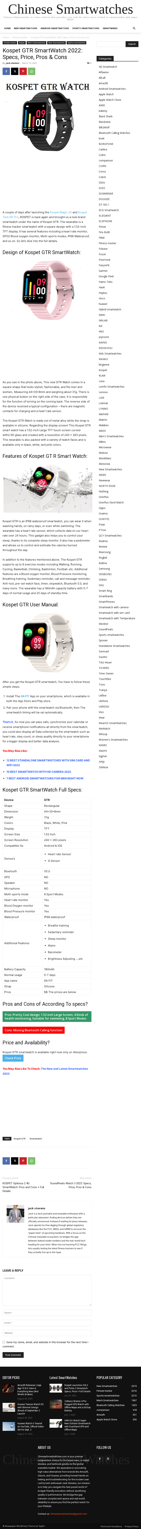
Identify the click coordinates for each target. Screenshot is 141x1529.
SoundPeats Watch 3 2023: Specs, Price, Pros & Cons (70, 1185)
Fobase (103, 248)
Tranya (103, 690)
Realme (103, 541)
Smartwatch (36, 1138)
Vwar (102, 717)
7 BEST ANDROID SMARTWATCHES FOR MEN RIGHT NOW (45, 778)
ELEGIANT (105, 215)
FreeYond (104, 259)
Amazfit (103, 83)
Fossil (102, 254)
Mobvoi (103, 453)
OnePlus (104, 497)
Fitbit (102, 237)
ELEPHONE (105, 221)
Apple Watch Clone (110, 99)
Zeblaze (103, 767)
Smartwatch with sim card (114, 612)
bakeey (103, 111)
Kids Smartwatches (110, 353)
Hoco (102, 298)
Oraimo (103, 513)
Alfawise (104, 72)
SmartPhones (107, 601)
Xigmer (103, 756)
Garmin (103, 270)
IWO (101, 331)
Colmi (102, 155)
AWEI (102, 105)
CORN (102, 166)
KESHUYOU (105, 348)
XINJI (101, 761)
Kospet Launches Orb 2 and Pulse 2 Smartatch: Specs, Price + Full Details (77, 1388)
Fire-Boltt (104, 232)
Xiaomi (103, 750)
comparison (106, 160)
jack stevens (12, 63)
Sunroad (104, 651)
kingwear (104, 364)
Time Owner (106, 673)
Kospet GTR (20, 1138)
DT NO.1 (104, 204)
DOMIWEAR (106, 193)
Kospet (22, 42)
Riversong (105, 552)
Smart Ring (105, 590)
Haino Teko (106, 282)
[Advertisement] (47, 182)
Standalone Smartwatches (114, 646)
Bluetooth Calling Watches (114, 133)
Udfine (102, 695)
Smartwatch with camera (114, 607)
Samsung (104, 568)
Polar (102, 524)
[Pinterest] (23, 71)
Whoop (103, 734)
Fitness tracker (20, 37)
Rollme (103, 563)
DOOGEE (104, 199)
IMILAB (103, 320)
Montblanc (105, 458)
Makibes (104, 425)
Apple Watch (106, 94)
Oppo (102, 508)
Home (7, 28)
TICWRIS (104, 668)
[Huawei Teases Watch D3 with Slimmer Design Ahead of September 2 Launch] (9, 1407)
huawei (103, 304)
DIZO (102, 188)
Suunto (103, 657)
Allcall (102, 77)
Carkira (103, 149)
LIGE (101, 397)
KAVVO (103, 342)
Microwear (105, 447)
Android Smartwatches (55, 28)
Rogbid (103, 557)
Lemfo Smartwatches (111, 386)
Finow (102, 226)
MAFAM (103, 414)
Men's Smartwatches (36, 42)
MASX (102, 430)
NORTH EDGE (107, 486)
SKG (101, 585)
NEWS (102, 475)
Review (103, 546)
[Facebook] (6, 71)
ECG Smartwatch (109, 210)
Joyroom (104, 337)
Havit (102, 287)
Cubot (102, 177)
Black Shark (106, 116)
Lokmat (103, 403)
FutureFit (104, 265)
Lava (101, 381)
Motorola (104, 464)
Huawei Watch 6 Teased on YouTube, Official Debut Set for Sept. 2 (30, 1426)
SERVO (103, 579)
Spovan (103, 640)
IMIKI (102, 315)
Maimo (103, 419)
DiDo (102, 182)
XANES (103, 745)
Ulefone (103, 701)
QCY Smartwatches (110, 535)
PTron (102, 530)
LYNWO (103, 408)
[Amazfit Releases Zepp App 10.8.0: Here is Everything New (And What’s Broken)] (9, 1388)
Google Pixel (106, 276)
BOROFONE (106, 144)
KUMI (102, 375)
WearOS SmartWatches (113, 723)
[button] (134, 28)
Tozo (102, 684)
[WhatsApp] (31, 71)
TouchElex (105, 679)
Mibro (102, 441)
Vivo (101, 712)
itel (100, 326)
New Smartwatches (25, 28)
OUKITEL (104, 519)
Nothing (103, 491)
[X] (14, 71)
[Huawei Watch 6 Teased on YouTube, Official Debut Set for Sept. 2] (9, 1426)
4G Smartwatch (108, 66)
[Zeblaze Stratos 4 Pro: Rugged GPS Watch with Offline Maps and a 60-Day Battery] (56, 1404)
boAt (101, 138)
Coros (102, 171)
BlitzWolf (104, 127)
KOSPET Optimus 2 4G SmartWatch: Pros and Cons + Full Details (23, 1187)
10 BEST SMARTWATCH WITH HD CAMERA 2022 (38, 772)
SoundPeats (106, 629)
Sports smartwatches (85, 28)
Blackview (105, 122)
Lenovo (103, 392)
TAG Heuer (105, 662)
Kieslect (103, 359)
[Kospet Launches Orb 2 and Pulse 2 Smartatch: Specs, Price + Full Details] (56, 1388)
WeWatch (104, 728)
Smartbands (110, 28)
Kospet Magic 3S (61, 212)
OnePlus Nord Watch (111, 502)
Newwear (104, 480)
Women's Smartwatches (113, 739)
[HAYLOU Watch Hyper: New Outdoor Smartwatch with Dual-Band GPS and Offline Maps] (56, 1423)
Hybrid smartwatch (110, 309)
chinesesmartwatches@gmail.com (68, 1513)
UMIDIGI (104, 706)
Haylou (103, 293)
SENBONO (105, 574)
